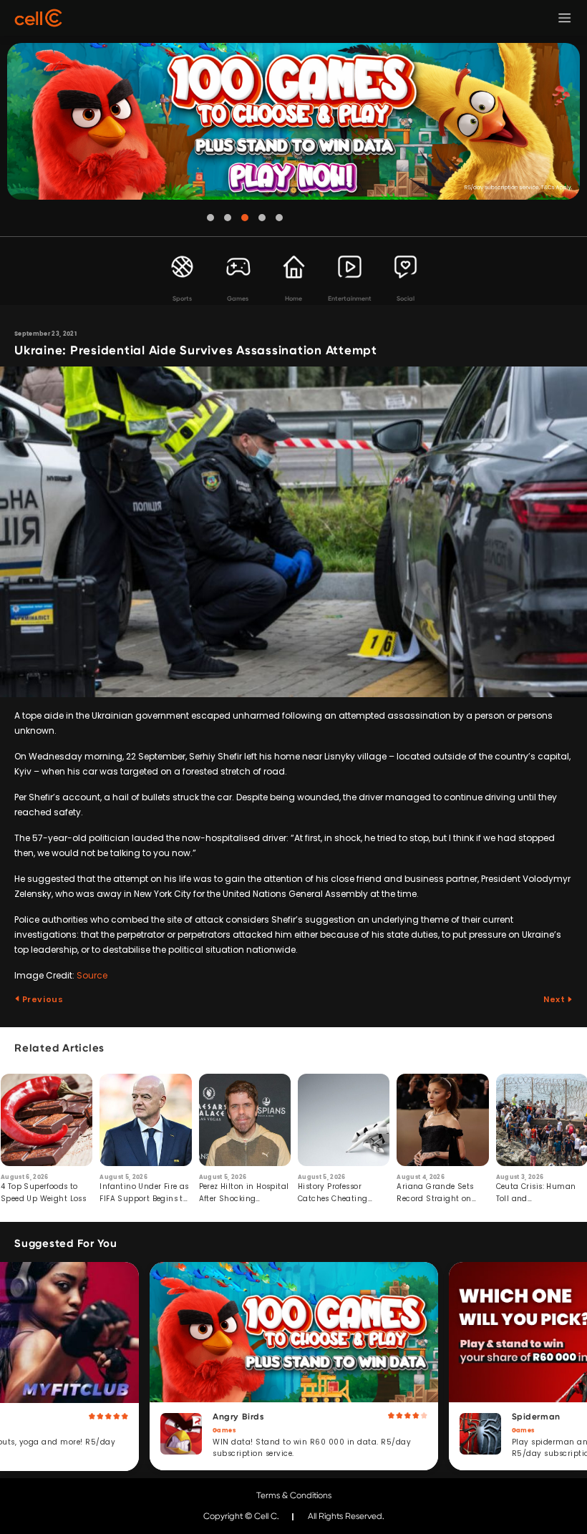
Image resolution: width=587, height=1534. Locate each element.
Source (92, 975)
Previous (41, 999)
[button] (210, 217)
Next (555, 999)
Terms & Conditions (293, 1495)
